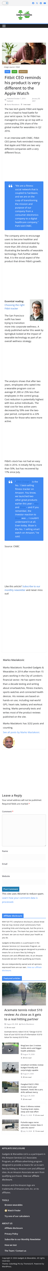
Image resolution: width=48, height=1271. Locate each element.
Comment (7, 811)
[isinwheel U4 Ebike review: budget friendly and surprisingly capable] (10, 1071)
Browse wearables (14, 1205)
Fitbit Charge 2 (23, 481)
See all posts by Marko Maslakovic (21, 732)
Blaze (23, 507)
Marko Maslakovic (13, 104)
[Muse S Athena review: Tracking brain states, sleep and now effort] (10, 1111)
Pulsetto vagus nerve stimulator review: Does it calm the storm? (32, 1125)
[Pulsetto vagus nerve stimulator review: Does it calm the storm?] (10, 1126)
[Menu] (4, 26)
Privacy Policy (11, 1233)
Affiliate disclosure (14, 1228)
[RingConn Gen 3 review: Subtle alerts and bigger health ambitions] (10, 1051)
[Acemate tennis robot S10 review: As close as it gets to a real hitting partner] (24, 994)
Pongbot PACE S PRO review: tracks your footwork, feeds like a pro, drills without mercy (32, 1088)
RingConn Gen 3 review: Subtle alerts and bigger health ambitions (31, 1048)
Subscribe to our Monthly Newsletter (23, 1239)
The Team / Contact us (15, 1250)
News (14, 72)
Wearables (23, 72)
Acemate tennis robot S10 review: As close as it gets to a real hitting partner (23, 1014)
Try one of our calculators (17, 1216)
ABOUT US (7, 1223)
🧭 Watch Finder (13, 1210)
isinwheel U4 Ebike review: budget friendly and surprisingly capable (32, 1067)
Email (4, 864)
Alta (36, 503)
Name (5, 851)
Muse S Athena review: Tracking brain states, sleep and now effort (30, 1109)
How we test (11, 1245)
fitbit (7, 72)
